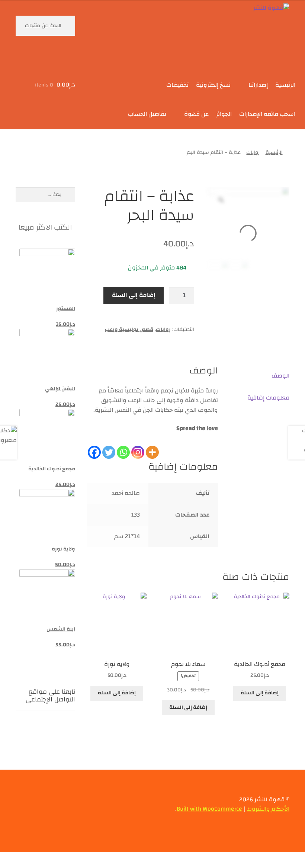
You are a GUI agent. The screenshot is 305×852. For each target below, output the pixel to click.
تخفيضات (177, 85)
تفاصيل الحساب (147, 114)
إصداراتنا (258, 85)
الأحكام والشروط (268, 808)
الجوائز (224, 114)
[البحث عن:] (45, 194)
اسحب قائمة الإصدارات (267, 114)
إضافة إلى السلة (133, 295)
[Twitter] (108, 446)
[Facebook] (94, 446)
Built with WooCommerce (209, 808)
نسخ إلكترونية (213, 85)
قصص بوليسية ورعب (129, 329)
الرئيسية (285, 85)
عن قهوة (196, 114)
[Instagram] (137, 446)
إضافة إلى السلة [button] (260, 693)
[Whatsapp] (123, 446)
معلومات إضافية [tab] (268, 397)
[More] (152, 446)
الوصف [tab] (280, 375)
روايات (253, 152)
